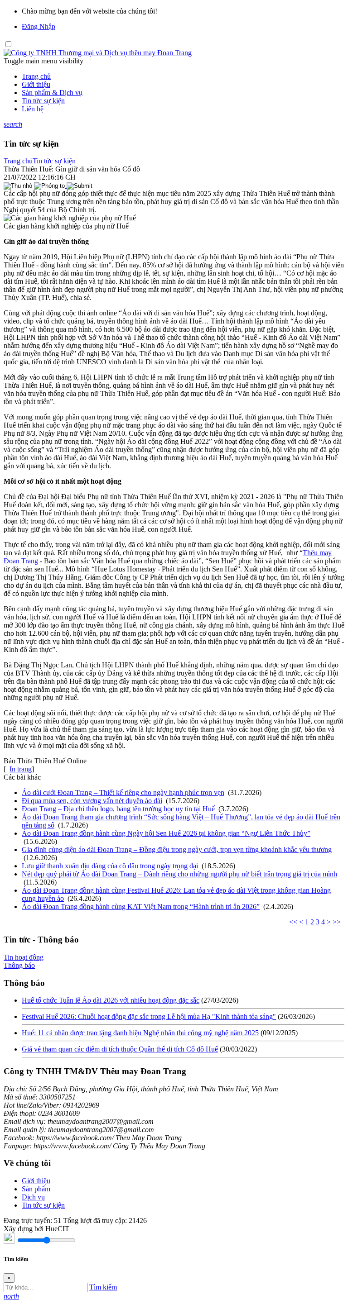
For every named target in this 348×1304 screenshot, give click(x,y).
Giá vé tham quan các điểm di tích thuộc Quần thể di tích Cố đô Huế (120, 1049)
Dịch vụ (33, 1197)
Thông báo (19, 965)
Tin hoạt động (24, 957)
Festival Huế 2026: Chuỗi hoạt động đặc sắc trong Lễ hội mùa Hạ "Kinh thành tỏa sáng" (149, 1016)
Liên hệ (33, 109)
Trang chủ (36, 76)
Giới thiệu (36, 84)
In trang (21, 769)
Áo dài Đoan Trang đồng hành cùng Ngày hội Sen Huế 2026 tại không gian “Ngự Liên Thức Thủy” (166, 833)
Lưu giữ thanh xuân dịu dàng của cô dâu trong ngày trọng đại (110, 866)
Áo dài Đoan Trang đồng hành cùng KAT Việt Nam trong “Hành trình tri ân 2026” (141, 906)
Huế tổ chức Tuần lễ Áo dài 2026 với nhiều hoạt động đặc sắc (110, 1000)
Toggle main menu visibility (43, 61)
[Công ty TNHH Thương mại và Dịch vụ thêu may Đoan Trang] (98, 53)
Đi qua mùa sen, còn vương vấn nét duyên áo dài (92, 800)
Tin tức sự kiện (43, 101)
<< (293, 922)
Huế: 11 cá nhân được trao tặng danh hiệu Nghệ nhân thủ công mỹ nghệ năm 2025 (140, 1033)
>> (337, 922)
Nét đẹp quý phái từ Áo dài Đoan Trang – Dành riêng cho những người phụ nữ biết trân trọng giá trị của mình (179, 874)
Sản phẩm (36, 1189)
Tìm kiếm (103, 1287)
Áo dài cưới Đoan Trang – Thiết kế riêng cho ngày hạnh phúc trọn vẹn (123, 792)
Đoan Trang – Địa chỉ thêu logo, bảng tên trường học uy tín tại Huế (118, 809)
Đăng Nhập (38, 26)
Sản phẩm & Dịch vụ (52, 92)
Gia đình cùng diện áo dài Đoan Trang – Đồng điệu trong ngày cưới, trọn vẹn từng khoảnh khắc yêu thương (177, 849)
